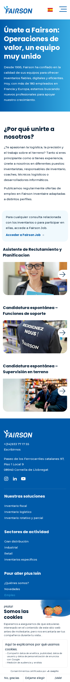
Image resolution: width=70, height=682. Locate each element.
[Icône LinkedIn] (14, 478)
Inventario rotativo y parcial (23, 518)
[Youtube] (23, 478)
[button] (63, 9)
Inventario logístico (18, 512)
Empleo (9, 595)
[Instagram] (6, 478)
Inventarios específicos (20, 559)
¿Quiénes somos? (16, 583)
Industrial (11, 547)
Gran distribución (16, 541)
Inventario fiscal (15, 506)
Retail (8, 553)
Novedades (12, 589)
